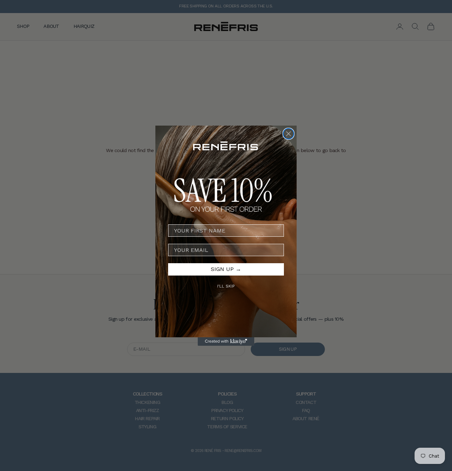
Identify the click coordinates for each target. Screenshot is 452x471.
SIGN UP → (226, 269)
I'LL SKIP (226, 285)
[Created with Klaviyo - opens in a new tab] (226, 341)
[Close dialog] (288, 133)
